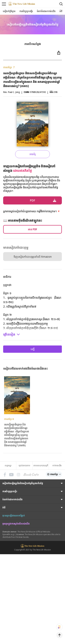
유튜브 (11, 474)
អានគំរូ (33, 154)
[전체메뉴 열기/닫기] (4, 4)
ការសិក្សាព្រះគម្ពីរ (9, 491)
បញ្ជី (33, 349)
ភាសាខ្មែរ (54, 474)
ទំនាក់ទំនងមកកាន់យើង (12, 499)
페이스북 (5, 474)
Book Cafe (31, 474)
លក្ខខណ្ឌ (8, 465)
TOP (59, 635)
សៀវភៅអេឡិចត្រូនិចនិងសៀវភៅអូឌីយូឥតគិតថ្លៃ (22, 483)
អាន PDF (32, 229)
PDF (32, 200)
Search (61, 4)
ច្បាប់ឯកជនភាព (24, 465)
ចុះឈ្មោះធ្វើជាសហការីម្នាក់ (13, 515)
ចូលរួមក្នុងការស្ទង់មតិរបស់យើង (16, 523)
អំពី (3, 507)
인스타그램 (18, 474)
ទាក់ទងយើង (57, 465)
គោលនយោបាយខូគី (40, 465)
